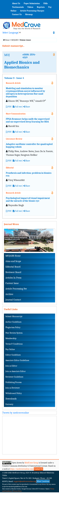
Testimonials (18, 7)
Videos (30, 7)
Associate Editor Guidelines (17, 360)
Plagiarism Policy (12, 327)
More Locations (43, 481)
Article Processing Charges (32, 11)
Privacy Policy (17, 491)
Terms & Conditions (14, 344)
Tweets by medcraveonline (15, 412)
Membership (10, 338)
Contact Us (17, 14)
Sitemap (29, 14)
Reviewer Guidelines (14, 377)
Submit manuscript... (13, 46)
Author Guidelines (13, 322)
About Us (16, 3)
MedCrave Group (31, 463)
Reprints (41, 7)
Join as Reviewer (12, 388)
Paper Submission (32, 3)
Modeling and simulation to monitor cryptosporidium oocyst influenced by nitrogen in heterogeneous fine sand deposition (25, 92)
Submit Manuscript (13, 316)
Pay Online (10, 349)
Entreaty (9, 404)
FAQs (45, 3)
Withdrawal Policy (13, 393)
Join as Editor (11, 366)
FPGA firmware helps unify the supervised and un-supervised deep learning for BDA (28, 120)
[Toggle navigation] (54, 32)
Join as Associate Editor (15, 371)
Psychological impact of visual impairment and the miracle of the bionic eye (28, 199)
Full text (18, 107)
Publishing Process (13, 382)
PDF (9, 107)
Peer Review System (14, 333)
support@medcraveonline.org (25, 481)
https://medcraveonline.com (22, 469)
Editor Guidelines (13, 355)
